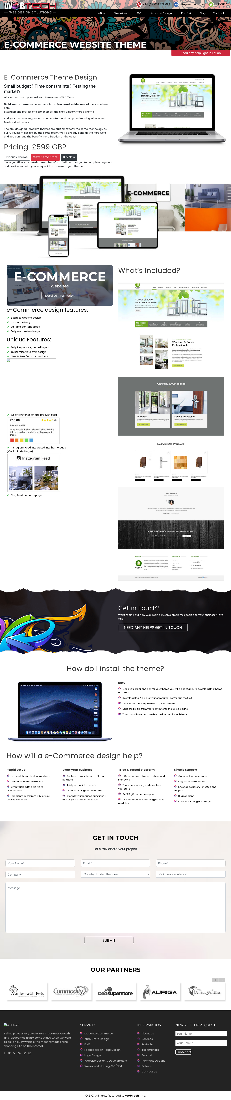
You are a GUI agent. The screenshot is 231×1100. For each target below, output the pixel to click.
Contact (218, 13)
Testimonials (150, 1050)
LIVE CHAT (221, 4)
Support (147, 1055)
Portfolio (187, 13)
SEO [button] (138, 13)
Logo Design (92, 1055)
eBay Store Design (96, 1039)
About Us (148, 1033)
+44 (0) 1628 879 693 (156, 4)
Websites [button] (120, 13)
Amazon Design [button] (161, 13)
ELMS (87, 1044)
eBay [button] (101, 13)
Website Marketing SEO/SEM (103, 1066)
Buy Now (69, 157)
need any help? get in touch (153, 627)
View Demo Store (45, 157)
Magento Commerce (98, 1033)
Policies (147, 1066)
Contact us (149, 1071)
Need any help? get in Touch (200, 53)
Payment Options (153, 1061)
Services (147, 1039)
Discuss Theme (17, 157)
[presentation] (215, 980)
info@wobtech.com (192, 4)
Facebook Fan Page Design (102, 1050)
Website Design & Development (105, 1061)
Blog (203, 13)
